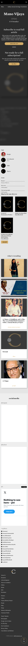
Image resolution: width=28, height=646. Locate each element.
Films (2, 605)
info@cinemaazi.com (18, 636)
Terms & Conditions (6, 582)
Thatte (9, 171)
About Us (3, 575)
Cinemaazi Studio (5, 612)
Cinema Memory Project (7, 600)
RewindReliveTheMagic (8, 540)
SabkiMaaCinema (7, 542)
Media (2, 587)
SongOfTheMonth (7, 551)
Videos (2, 598)
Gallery (3, 585)
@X (2, 486)
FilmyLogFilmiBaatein (8, 555)
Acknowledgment (5, 580)
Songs (2, 608)
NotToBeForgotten (7, 537)
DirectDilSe (5, 546)
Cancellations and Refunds (7, 630)
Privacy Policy (4, 628)
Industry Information (6, 610)
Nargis (9, 154)
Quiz (2, 590)
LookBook (5, 562)
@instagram (4, 403)
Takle (8, 165)
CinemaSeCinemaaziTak (8, 533)
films (2, 7)
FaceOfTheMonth (7, 535)
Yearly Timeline (5, 616)
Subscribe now (14, 43)
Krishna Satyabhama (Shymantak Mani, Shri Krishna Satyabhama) (6, 236)
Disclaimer (3, 592)
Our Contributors (5, 626)
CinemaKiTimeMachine (8, 548)
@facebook (4, 444)
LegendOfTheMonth (7, 559)
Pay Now (14, 64)
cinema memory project (14, 327)
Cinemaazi (5, 531)
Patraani (5, 352)
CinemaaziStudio (6, 553)
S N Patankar (14, 22)
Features (3, 595)
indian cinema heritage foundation (17, 7)
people (14, 385)
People (2, 603)
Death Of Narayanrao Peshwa (6, 214)
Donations (3, 577)
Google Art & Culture (6, 621)
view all (4, 242)
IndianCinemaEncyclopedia (9, 544)
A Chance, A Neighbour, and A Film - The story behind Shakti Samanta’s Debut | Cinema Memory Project (14, 320)
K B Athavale (10, 159)
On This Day (4, 623)
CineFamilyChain (7, 557)
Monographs (4, 618)
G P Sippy (6, 381)
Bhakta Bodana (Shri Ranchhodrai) (21, 214)
